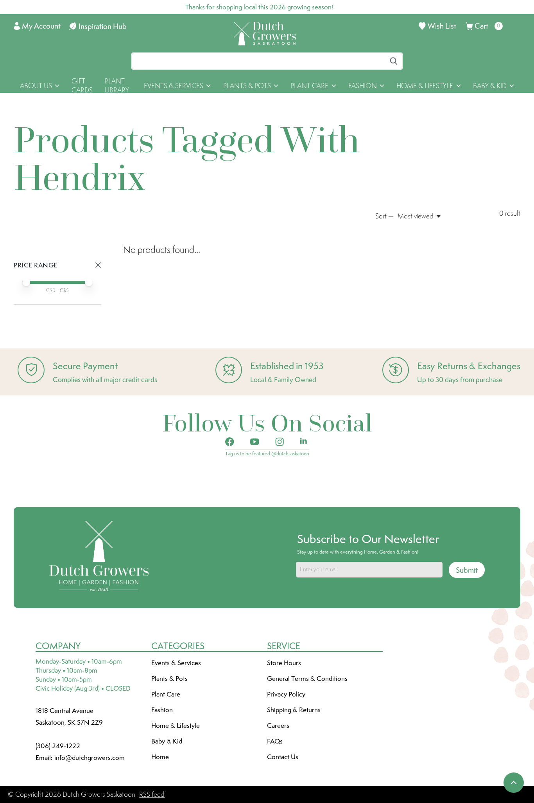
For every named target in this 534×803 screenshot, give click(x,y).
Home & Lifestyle (175, 725)
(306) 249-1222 (58, 746)
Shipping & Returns (294, 710)
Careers (278, 725)
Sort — (384, 216)
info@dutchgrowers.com (89, 757)
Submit (467, 570)
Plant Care (165, 694)
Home (160, 756)
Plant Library (117, 85)
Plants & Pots (169, 678)
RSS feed (152, 794)
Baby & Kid (166, 741)
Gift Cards (82, 85)
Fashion (162, 710)
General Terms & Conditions (307, 678)
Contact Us (282, 756)
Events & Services (176, 663)
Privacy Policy (286, 694)
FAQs (275, 741)
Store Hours (284, 663)
